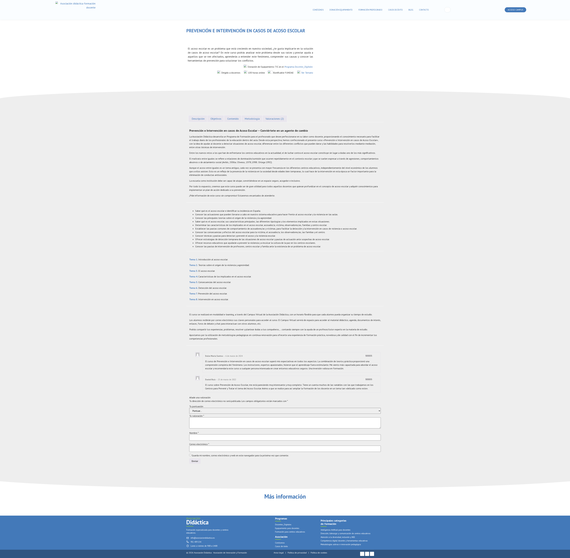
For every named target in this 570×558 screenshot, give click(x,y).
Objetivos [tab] (215, 118)
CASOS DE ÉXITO (395, 9)
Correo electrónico (199, 444)
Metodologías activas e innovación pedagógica (341, 544)
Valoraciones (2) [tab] (275, 118)
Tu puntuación (196, 406)
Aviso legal (279, 552)
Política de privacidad (297, 552)
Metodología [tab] (252, 118)
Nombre (194, 433)
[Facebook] (362, 554)
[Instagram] (372, 554)
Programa (298, 66)
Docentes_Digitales (283, 524)
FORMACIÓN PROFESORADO (370, 9)
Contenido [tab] (233, 118)
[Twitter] (367, 554)
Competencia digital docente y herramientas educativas (344, 540)
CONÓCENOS (318, 9)
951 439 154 (196, 542)
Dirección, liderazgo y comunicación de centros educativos (345, 533)
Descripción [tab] (198, 118)
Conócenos (280, 543)
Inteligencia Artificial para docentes (335, 530)
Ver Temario (307, 72)
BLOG (410, 9)
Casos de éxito (281, 546)
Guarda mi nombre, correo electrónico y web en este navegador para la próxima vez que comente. (240, 455)
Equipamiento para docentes (287, 528)
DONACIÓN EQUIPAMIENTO (341, 9)
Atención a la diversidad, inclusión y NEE (338, 537)
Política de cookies (319, 552)
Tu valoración (196, 416)
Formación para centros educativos (290, 532)
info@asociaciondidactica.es (203, 538)
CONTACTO (424, 9)
